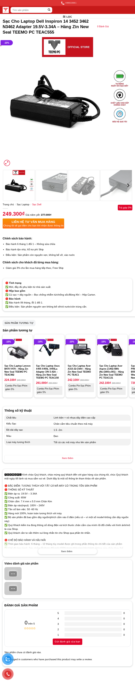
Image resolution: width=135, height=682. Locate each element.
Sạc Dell (36, 204)
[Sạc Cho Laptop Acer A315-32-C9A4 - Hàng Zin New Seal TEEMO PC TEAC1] (80, 349)
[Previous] (10, 102)
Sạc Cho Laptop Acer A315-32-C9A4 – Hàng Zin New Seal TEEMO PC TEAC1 (79, 370)
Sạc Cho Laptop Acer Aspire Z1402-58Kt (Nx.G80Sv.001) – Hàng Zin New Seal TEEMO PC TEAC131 (111, 371)
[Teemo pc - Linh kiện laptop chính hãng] (6, 10)
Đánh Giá (103, 26)
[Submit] (49, 10)
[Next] (125, 102)
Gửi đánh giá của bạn (67, 641)
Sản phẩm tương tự (19, 323)
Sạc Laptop (23, 204)
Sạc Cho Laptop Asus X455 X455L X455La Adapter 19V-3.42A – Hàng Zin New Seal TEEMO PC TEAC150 (48, 371)
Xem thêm (66, 551)
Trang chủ (8, 204)
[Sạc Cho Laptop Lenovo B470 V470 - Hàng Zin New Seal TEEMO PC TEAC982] (17, 349)
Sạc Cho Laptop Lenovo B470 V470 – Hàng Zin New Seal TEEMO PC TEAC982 (17, 370)
